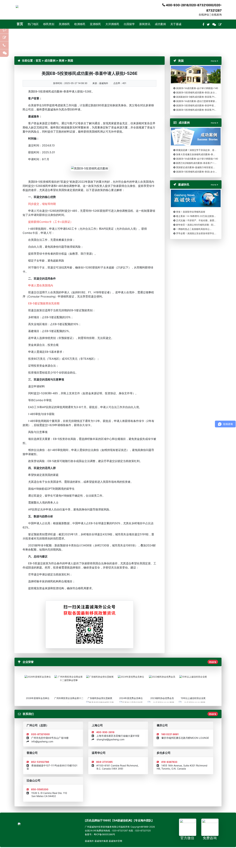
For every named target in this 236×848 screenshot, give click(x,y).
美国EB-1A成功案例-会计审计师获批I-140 (197, 88)
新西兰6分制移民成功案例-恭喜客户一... (196, 163)
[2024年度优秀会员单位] (130, 676)
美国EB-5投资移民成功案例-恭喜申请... (196, 105)
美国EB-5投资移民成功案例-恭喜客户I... (196, 109)
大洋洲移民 (112, 24)
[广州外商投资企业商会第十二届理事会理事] (68, 678)
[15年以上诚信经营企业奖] (193, 676)
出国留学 (129, 24)
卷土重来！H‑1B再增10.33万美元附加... (196, 216)
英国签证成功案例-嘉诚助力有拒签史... (195, 167)
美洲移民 (64, 24)
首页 (20, 24)
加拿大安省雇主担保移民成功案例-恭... (195, 154)
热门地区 (33, 24)
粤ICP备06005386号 (104, 834)
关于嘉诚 (175, 24)
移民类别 (48, 24)
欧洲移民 (79, 24)
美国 (70, 60)
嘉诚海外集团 (101, 841)
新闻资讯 (144, 24)
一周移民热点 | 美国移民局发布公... (194, 229)
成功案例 (160, 24)
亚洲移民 (95, 24)
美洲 (61, 60)
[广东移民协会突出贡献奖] (100, 676)
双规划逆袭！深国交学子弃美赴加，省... (196, 150)
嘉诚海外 (89, 841)
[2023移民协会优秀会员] (162, 676)
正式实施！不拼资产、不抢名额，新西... (196, 220)
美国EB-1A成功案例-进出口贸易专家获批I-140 (199, 101)
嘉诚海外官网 (115, 841)
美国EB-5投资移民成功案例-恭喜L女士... (196, 92)
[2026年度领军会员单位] (37, 676)
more (212, 662)
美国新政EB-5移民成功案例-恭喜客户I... (196, 96)
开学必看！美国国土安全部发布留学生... (196, 233)
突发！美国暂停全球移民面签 (190, 211)
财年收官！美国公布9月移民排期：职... (195, 224)
